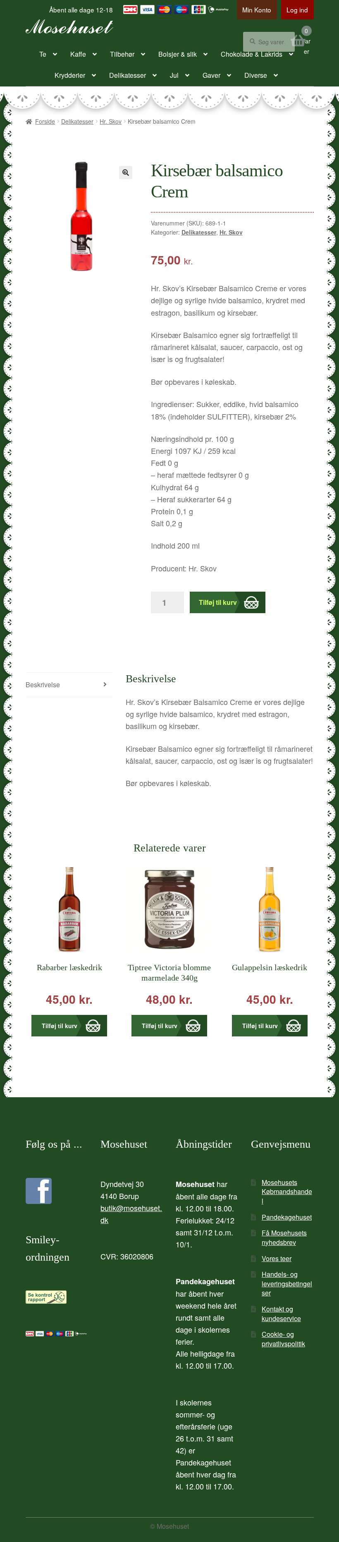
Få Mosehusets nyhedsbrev (284, 1237)
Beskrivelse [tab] (43, 684)
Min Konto (256, 9)
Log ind (297, 9)
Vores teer (276, 1258)
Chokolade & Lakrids (251, 54)
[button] (125, 172)
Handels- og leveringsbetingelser (287, 1283)
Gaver (211, 75)
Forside (45, 121)
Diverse (255, 75)
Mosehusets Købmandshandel (287, 1191)
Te (42, 54)
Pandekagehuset (287, 1217)
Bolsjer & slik (177, 54)
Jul (174, 75)
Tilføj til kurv (218, 602)
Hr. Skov (111, 121)
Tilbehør (122, 54)
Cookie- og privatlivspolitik (283, 1338)
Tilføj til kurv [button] (59, 1026)
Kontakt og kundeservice (281, 1313)
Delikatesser (127, 75)
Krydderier (70, 75)
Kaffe (78, 54)
